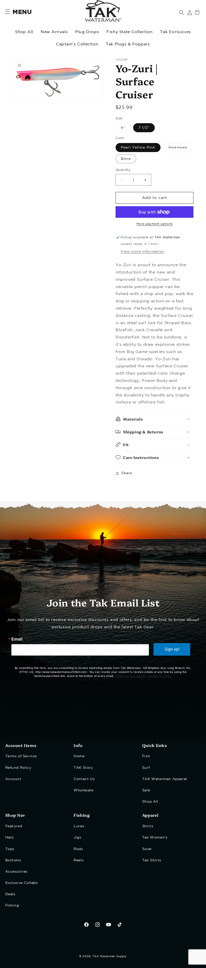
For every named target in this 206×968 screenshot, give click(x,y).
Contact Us (84, 779)
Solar (147, 849)
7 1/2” (143, 127)
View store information (142, 251)
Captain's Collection (77, 44)
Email (17, 639)
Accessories (16, 871)
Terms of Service (21, 756)
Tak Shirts (151, 860)
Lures (79, 826)
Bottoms (13, 860)
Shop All (24, 32)
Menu (22, 12)
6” (125, 129)
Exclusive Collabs (21, 882)
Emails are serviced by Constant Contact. (143, 676)
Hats (9, 837)
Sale (146, 790)
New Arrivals (54, 32)
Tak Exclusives (175, 32)
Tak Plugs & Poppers (128, 44)
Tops (9, 849)
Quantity (123, 170)
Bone (126, 158)
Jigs (77, 837)
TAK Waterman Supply (109, 956)
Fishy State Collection (129, 32)
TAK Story (83, 767)
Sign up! (172, 649)
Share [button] (126, 473)
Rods (78, 849)
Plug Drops (87, 32)
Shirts (147, 826)
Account (13, 779)
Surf (146, 767)
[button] (181, 12)
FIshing (12, 905)
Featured (13, 826)
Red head (180, 149)
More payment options (154, 224)
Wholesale (83, 790)
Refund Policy (18, 767)
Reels (79, 860)
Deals (10, 894)
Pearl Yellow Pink (138, 147)
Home (79, 756)
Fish (146, 756)
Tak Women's (155, 837)
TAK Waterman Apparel (164, 779)
